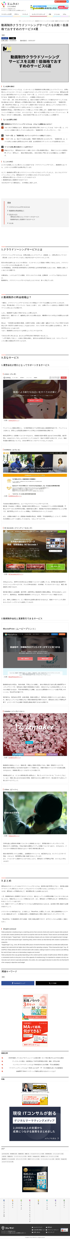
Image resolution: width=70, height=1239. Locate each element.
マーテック (25, 14)
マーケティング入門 (6, 14)
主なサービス (13, 214)
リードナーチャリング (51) (20, 1156)
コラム (64, 14)
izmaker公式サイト (14, 757)
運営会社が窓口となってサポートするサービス (24, 217)
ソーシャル (57, 14)
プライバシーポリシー (53, 1229)
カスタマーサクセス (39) (7, 1161)
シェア (19, 983)
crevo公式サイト (14, 420)
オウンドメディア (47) (21, 1159)
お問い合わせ (36, 1232)
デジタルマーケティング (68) (37, 1153)
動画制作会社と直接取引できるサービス (22, 219)
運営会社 (50, 1227)
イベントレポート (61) (58, 1153)
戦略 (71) (27, 1153)
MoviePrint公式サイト (15, 677)
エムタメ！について (61, 1)
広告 (50, 14)
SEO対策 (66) (48, 1153)
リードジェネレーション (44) (47, 1159)
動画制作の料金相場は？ (16, 210)
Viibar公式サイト (14, 836)
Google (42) (64, 1159)
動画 (3, 35)
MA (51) (29, 1156)
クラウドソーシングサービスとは (19, 207)
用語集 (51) (10, 1156)
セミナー (64, 1204)
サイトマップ (51, 1232)
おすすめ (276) (5, 1153)
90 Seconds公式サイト (16, 574)
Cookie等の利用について (39, 1229)
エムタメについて (37, 1227)
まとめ (11, 223)
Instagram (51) (36, 1156)
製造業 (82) (21, 1153)
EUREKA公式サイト (15, 496)
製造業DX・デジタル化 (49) (8, 1159)
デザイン (16, 14)
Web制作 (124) (13, 1153)
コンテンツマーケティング (38, 14)
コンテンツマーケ (29, 1211)
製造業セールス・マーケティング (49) (49, 1156)
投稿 (53, 983)
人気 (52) (4, 1156)
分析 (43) (57, 1159)
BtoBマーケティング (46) (33, 1159)
